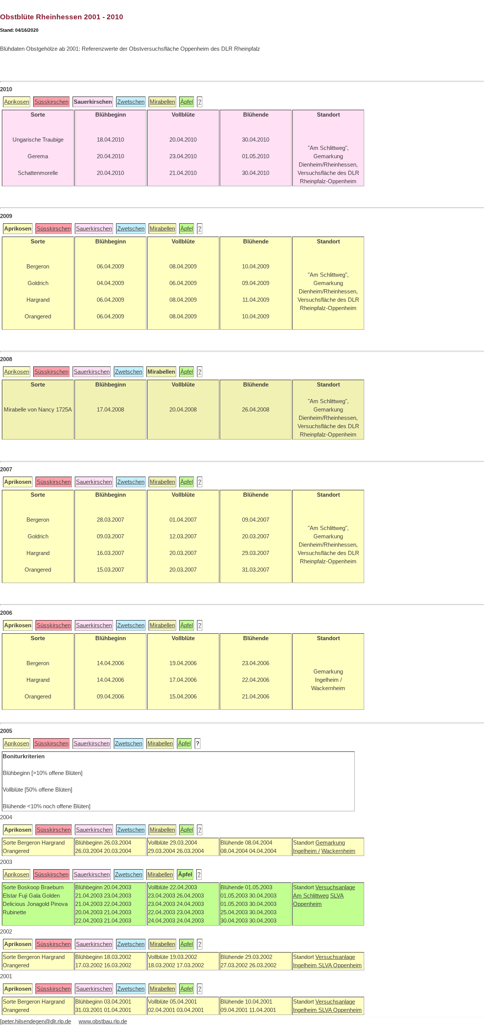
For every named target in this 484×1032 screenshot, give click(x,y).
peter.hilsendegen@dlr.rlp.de (36, 1021)
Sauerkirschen (94, 229)
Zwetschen (130, 102)
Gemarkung (330, 843)
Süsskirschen (51, 102)
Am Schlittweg (311, 896)
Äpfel (186, 102)
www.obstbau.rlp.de (103, 1021)
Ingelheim (305, 965)
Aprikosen (16, 102)
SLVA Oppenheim (340, 965)
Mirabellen (162, 102)
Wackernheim (338, 851)
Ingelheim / (306, 851)
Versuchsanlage (335, 887)
